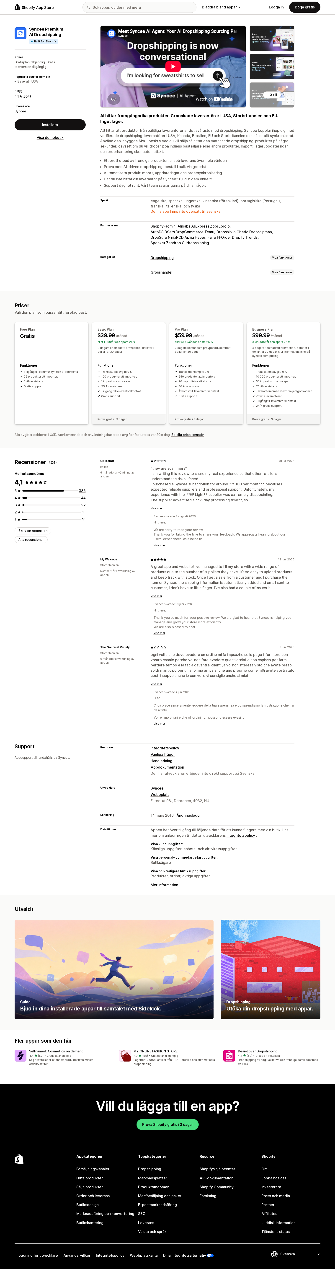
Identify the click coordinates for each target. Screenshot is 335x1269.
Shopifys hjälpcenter (217, 1169)
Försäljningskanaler (92, 1169)
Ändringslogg (188, 815)
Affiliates (269, 1213)
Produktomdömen (153, 1187)
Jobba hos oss (273, 1178)
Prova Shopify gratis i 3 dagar (167, 1124)
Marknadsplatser (152, 1178)
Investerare (271, 1187)
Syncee (20, 111)
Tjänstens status (275, 1231)
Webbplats (160, 794)
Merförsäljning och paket (159, 1196)
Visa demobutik (50, 137)
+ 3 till (272, 95)
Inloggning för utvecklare (36, 1255)
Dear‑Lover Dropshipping (258, 1051)
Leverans (146, 1222)
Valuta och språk (152, 1231)
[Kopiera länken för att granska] (117, 461)
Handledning (161, 761)
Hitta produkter (89, 1178)
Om (264, 1169)
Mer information (164, 885)
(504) (27, 96)
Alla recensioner (31, 539)
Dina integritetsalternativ (184, 1255)
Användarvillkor (76, 1255)
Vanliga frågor (163, 754)
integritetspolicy (241, 835)
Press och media (275, 1196)
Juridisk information (278, 1222)
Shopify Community (217, 1187)
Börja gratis (305, 7)
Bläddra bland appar (219, 7)
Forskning (208, 1196)
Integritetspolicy (165, 748)
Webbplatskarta (144, 1255)
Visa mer (156, 508)
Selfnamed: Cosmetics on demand (56, 1051)
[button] (63, 1058)
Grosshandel (161, 272)
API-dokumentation (216, 1178)
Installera (50, 124)
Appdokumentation (167, 767)
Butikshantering (89, 1222)
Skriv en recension (32, 531)
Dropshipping (162, 257)
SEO (142, 1213)
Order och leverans (93, 1196)
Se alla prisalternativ (187, 435)
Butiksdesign (87, 1204)
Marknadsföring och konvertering (105, 1213)
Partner (267, 1204)
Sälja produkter (89, 1187)
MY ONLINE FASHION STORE (156, 1051)
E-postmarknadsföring (157, 1204)
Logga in (276, 7)
